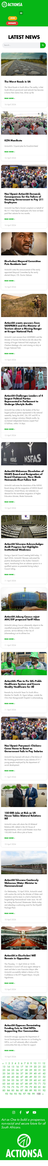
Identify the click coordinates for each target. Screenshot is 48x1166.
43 (4, 1077)
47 (21, 1077)
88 (26, 1090)
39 (30, 1073)
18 (26, 1067)
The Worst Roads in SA (17, 82)
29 (30, 1070)
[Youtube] (34, 1112)
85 (12, 1090)
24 (8, 1070)
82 (44, 1087)
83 (4, 1090)
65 (12, 1084)
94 (11, 1094)
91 (39, 1090)
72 (44, 1084)
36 (17, 1073)
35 (12, 1073)
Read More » (9, 98)
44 (8, 1077)
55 (12, 1080)
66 (17, 1084)
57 (21, 1080)
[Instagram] (13, 1112)
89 (30, 1090)
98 (29, 1094)
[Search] (43, 45)
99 (33, 1094)
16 (17, 1067)
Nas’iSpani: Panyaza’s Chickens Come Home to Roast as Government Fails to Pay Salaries (23, 749)
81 (39, 1087)
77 (21, 1087)
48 (26, 1077)
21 (39, 1067)
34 (8, 1073)
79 (30, 1087)
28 (26, 1070)
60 (35, 1080)
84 (8, 1090)
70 (35, 1084)
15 (12, 1067)
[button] (21, 13)
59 (30, 1080)
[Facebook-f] (20, 1112)
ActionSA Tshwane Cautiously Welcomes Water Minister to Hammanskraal (21, 883)
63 (4, 1084)
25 (12, 1070)
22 (44, 1067)
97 (24, 1094)
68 (26, 1084)
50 (35, 1077)
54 (8, 1080)
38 (26, 1073)
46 (17, 1077)
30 (35, 1070)
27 (21, 1070)
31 (39, 1070)
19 (30, 1067)
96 (20, 1094)
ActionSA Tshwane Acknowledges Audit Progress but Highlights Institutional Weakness (23, 547)
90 (35, 1090)
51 (39, 1077)
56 (17, 1080)
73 (4, 1087)
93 (6, 1094)
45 (12, 1077)
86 (17, 1090)
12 (43, 1063)
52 (44, 1077)
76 (17, 1087)
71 (39, 1084)
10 (34, 1063)
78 (26, 1087)
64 (8, 1084)
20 (35, 1067)
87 (21, 1090)
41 (39, 1073)
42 (44, 1073)
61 (39, 1080)
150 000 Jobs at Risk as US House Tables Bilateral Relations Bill (22, 816)
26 (17, 1070)
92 (44, 1090)
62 (44, 1080)
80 (35, 1087)
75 (12, 1087)
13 (4, 1067)
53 (4, 1080)
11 (39, 1063)
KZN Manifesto (13, 140)
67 (21, 1084)
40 (35, 1073)
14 (8, 1067)
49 (30, 1077)
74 (8, 1087)
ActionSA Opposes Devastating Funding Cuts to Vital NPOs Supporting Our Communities (22, 1028)
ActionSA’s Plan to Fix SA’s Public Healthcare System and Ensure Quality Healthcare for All (23, 684)
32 (44, 1070)
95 (15, 1094)
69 (30, 1084)
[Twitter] (27, 1112)
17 (21, 1067)
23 (4, 1070)
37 (21, 1073)
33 (4, 1073)
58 (26, 1080)
